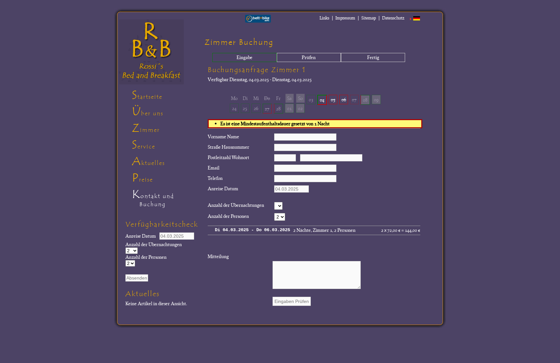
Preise (142, 177)
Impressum (345, 17)
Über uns (147, 111)
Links (324, 17)
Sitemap (368, 17)
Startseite (147, 95)
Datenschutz (393, 17)
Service (143, 144)
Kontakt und (153, 197)
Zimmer (146, 128)
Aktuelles (148, 161)
